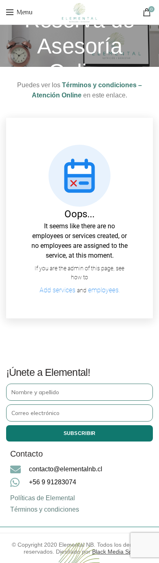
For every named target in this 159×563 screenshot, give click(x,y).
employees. (104, 290)
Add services (58, 290)
